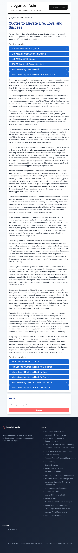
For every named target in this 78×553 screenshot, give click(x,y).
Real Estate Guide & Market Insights (58, 502)
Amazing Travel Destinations (56, 512)
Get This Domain (58, 7)
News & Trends (50, 498)
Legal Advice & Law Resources (56, 488)
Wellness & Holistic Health (54, 515)
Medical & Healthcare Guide (55, 495)
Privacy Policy (11, 529)
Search (39, 410)
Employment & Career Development (58, 451)
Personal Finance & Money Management (60, 458)
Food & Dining (50, 461)
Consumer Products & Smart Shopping (59, 444)
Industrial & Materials (53, 472)
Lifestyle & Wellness (52, 491)
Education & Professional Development (59, 448)
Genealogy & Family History (55, 468)
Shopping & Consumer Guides (56, 505)
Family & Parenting (52, 455)
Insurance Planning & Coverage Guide (59, 478)
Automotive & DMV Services (55, 435)
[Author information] (22, 18)
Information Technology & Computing (59, 475)
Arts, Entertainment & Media (55, 431)
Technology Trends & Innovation (57, 509)
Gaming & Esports (51, 465)
